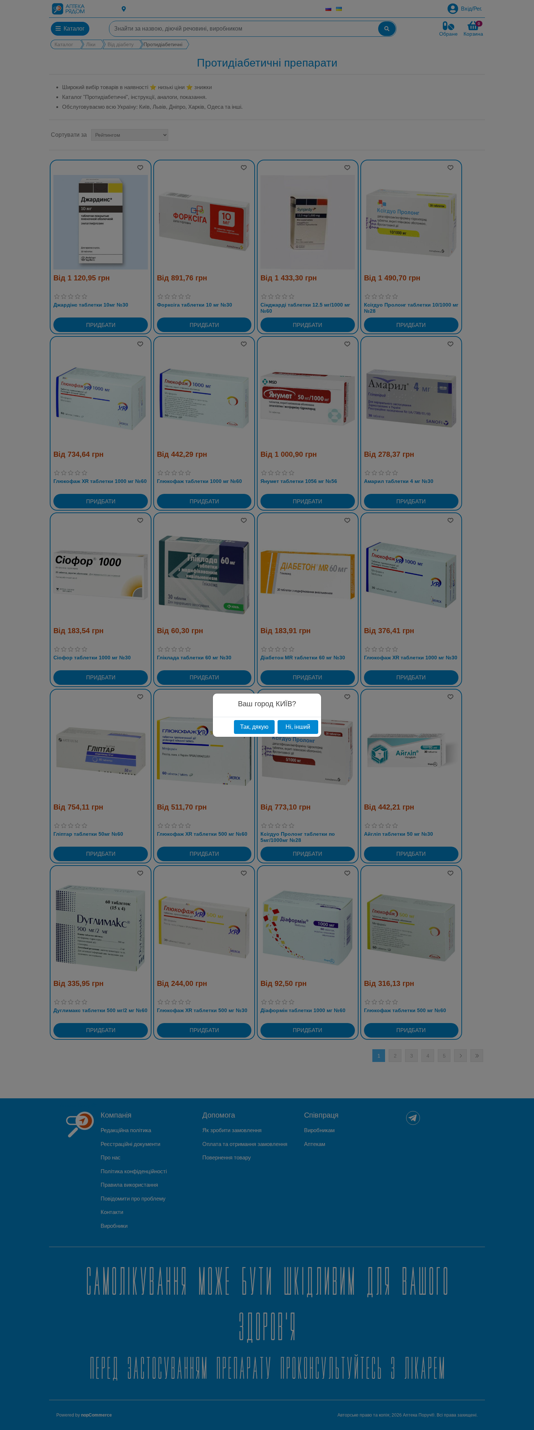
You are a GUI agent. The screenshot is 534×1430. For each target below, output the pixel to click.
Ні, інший (298, 727)
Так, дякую (254, 727)
